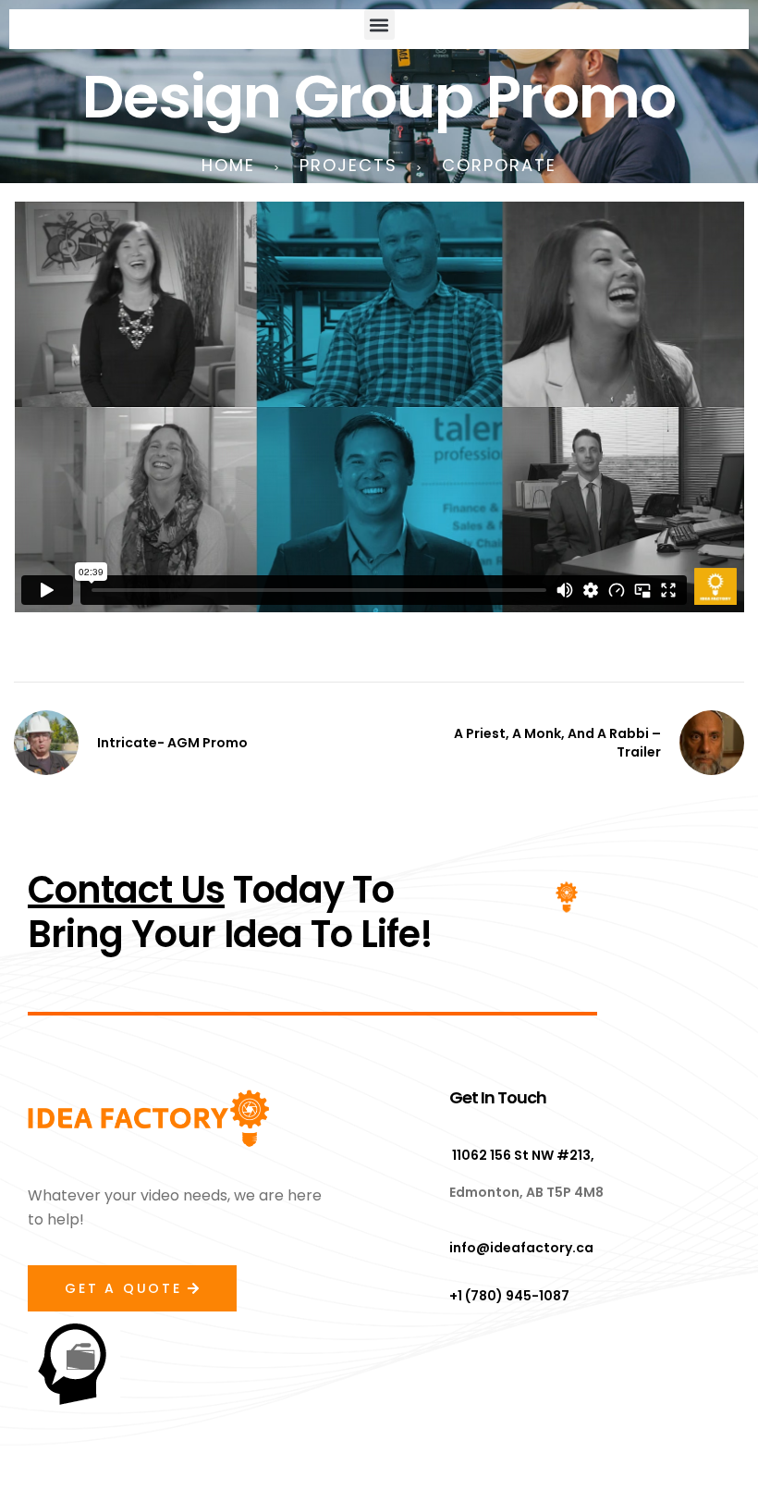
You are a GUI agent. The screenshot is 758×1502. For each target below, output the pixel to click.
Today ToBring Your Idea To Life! (230, 912)
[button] (379, 24)
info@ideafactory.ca (521, 1247)
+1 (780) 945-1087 (509, 1296)
